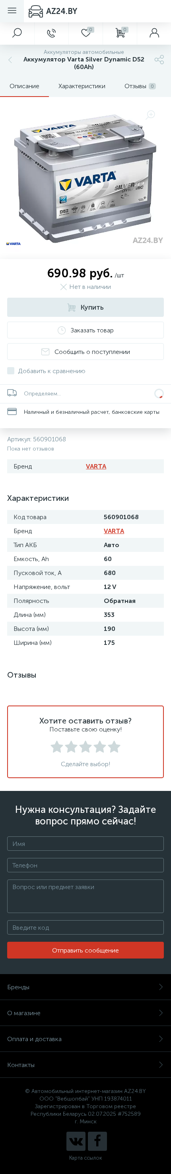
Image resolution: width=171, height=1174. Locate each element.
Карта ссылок (85, 1161)
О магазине (24, 1016)
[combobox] (26, 869)
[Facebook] (97, 1144)
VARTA (96, 470)
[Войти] (154, 33)
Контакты (21, 1068)
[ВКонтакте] (76, 1144)
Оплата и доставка (34, 1042)
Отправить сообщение (85, 954)
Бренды (18, 990)
